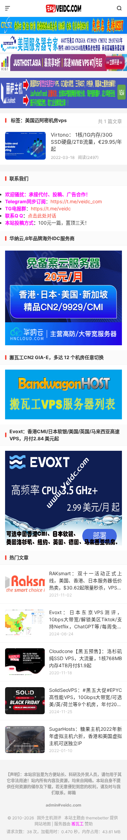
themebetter (97, 817)
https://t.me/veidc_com (76, 201)
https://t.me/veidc (51, 208)
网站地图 (43, 823)
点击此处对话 (42, 215)
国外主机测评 (63, 8)
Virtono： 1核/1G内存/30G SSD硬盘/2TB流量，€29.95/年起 (86, 142)
